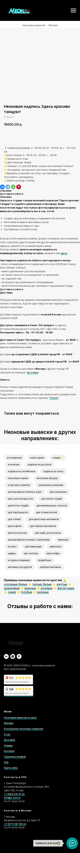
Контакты (9, 750)
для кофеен (15, 526)
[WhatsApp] (13, 187)
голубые (26, 592)
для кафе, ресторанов (48, 532)
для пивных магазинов (43, 526)
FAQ (6, 762)
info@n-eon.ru (12, 797)
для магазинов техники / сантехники (29, 539)
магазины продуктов (20, 567)
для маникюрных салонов (52, 505)
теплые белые (42, 584)
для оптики (14, 519)
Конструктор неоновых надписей (23, 728)
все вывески (14, 457)
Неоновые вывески (33, 25)
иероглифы (53, 553)
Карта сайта (11, 767)
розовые (47, 588)
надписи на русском (39, 464)
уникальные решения (50, 485)
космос (12, 546)
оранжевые (12, 588)
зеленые (43, 592)
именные (63, 539)
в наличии (13, 464)
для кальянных (58, 491)
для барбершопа (18, 512)
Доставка (32, 372)
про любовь (31, 553)
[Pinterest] (18, 187)
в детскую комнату (19, 485)
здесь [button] (64, 253)
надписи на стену (53, 471)
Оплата (54, 397)
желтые (62, 584)
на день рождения (19, 560)
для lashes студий (51, 498)
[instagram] (12, 656)
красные (30, 588)
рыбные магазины (50, 567)
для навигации (33, 546)
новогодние (37, 457)
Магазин (53, 25)
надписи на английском (21, 471)
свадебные (44, 560)
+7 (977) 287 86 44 (15, 824)
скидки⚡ (57, 457)
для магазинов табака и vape (25, 491)
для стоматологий (46, 512)
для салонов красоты (20, 498)
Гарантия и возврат (15, 756)
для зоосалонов (17, 532)
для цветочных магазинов (44, 519)
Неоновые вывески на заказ (20, 717)
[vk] (6, 656)
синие (12, 592)
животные (55, 546)
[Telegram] (7, 187)
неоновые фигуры (47, 478)
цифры (12, 553)
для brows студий (18, 505)
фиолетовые (65, 588)
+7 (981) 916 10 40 (14, 794)
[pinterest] (19, 656)
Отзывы (8, 745)
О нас (7, 734)
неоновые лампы (18, 478)
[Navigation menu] (73, 10)
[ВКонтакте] (2, 187)
